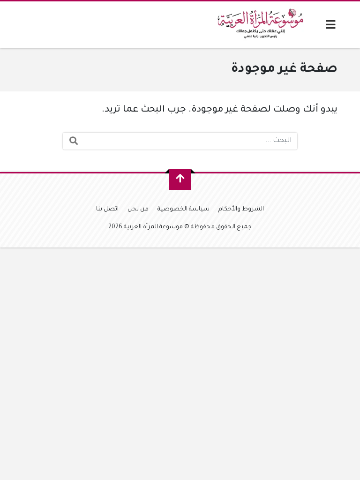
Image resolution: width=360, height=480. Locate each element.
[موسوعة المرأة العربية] (261, 25)
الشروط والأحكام (241, 209)
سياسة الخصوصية (184, 209)
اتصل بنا (107, 209)
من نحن (138, 209)
